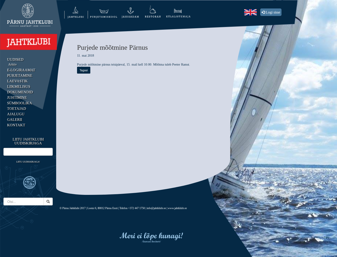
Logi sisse (272, 12)
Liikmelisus (18, 86)
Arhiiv (12, 64)
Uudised (15, 59)
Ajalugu (16, 114)
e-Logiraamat (21, 70)
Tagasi (84, 70)
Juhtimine (17, 97)
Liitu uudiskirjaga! (28, 161)
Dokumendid (20, 92)
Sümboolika (19, 103)
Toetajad (16, 109)
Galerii (14, 120)
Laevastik (17, 81)
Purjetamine (19, 75)
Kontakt (16, 125)
